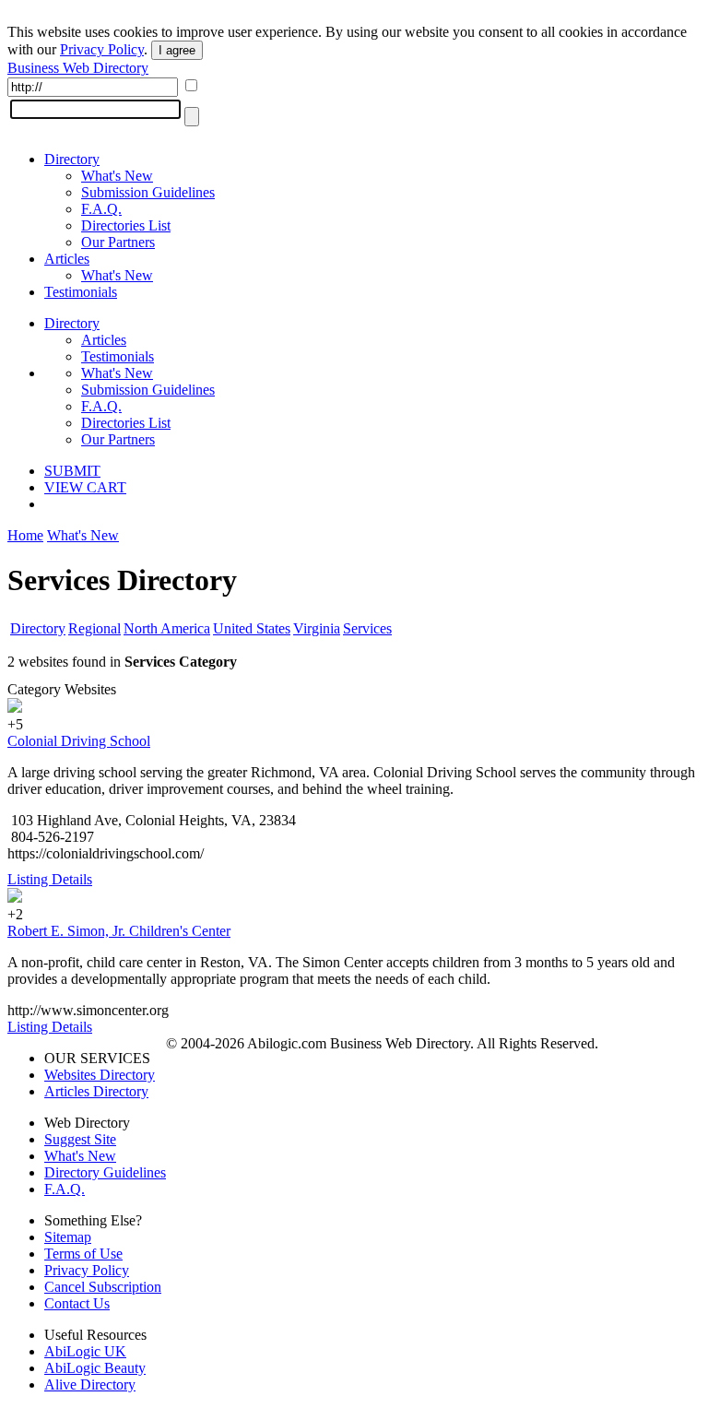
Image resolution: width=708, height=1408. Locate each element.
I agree (177, 50)
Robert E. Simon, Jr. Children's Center (118, 931)
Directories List (126, 225)
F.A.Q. (101, 209)
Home (25, 535)
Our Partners (118, 242)
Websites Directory (99, 1075)
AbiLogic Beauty (95, 1368)
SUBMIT (72, 471)
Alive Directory (90, 1384)
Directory (72, 159)
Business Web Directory (77, 68)
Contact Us (77, 1303)
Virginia (316, 628)
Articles (66, 258)
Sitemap (67, 1237)
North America (167, 628)
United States (251, 628)
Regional (94, 628)
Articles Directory (96, 1091)
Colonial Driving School (78, 741)
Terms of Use (83, 1253)
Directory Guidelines (105, 1172)
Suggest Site (80, 1139)
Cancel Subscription (102, 1287)
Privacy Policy (102, 49)
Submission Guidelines (148, 192)
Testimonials (80, 292)
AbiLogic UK (85, 1351)
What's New (117, 175)
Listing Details (49, 879)
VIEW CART (85, 487)
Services (367, 628)
